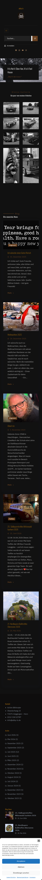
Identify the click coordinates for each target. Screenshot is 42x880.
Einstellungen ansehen (21, 873)
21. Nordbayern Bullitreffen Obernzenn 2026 (17, 625)
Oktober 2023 (13, 798)
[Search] (35, 38)
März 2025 (11, 760)
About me (11, 425)
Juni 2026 (11, 735)
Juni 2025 (11, 756)
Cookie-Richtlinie (11, 877)
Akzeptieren (21, 861)
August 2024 (12, 777)
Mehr (10, 293)
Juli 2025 (11, 752)
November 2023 (14, 794)
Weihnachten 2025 (15, 334)
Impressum (33, 877)
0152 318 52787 (14, 717)
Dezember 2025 (13, 743)
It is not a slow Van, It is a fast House (20, 70)
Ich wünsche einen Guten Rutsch (19, 252)
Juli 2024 (11, 781)
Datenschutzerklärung (22, 877)
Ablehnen (21, 867)
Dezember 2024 (13, 764)
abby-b (21, 8)
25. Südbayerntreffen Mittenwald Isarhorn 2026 (20, 528)
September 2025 (14, 747)
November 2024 (14, 769)
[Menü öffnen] (6, 31)
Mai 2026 (11, 739)
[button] (39, 841)
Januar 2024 (12, 786)
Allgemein (12, 245)
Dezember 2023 (13, 790)
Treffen (11, 519)
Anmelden (10, 46)
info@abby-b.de (14, 720)
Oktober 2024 (13, 773)
